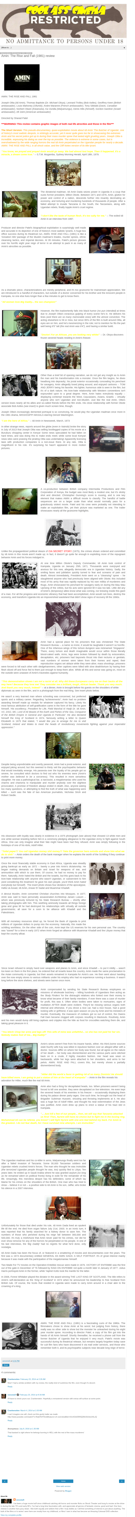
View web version (63, 1486)
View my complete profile (11, 1515)
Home (63, 1481)
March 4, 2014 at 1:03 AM (31, 1410)
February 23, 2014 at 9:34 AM (32, 1395)
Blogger (68, 1491)
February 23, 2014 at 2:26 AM (32, 1379)
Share (6, 1365)
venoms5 (12, 1395)
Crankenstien (14, 1379)
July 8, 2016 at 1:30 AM (29, 1429)
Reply (10, 1387)
